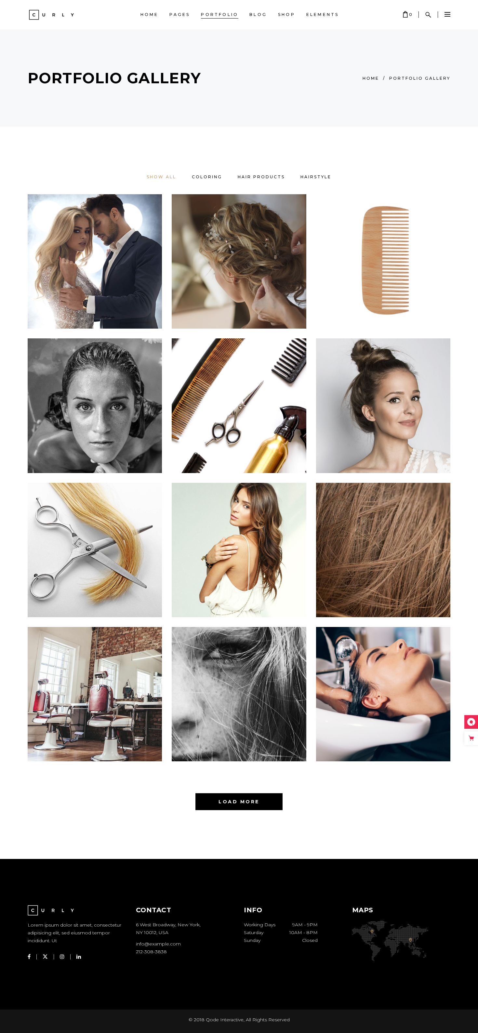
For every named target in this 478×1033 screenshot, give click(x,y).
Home (371, 78)
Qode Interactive (225, 1020)
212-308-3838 (151, 952)
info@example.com (158, 944)
